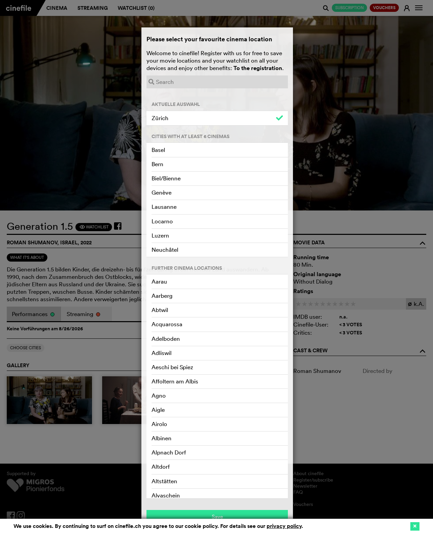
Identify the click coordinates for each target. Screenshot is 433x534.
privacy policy (284, 526)
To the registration (257, 68)
